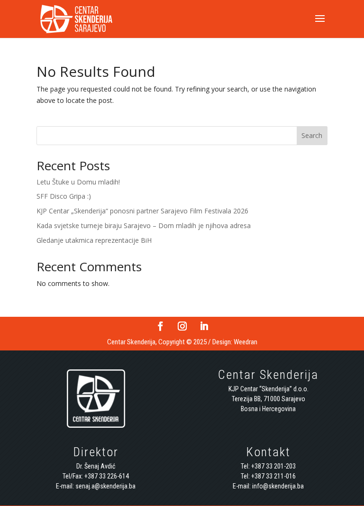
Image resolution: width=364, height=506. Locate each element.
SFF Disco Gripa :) (63, 196)
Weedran (245, 342)
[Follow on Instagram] (182, 326)
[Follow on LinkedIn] (204, 326)
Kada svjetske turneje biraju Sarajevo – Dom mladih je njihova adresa (143, 225)
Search (311, 135)
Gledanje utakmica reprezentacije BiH (94, 240)
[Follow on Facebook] (160, 326)
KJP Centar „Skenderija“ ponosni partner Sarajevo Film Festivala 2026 (142, 210)
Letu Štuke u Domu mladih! (78, 181)
